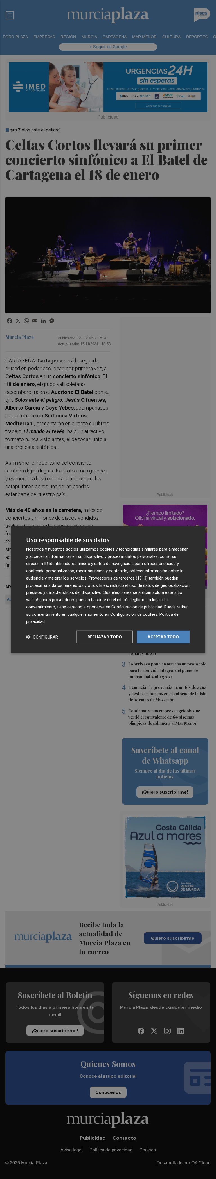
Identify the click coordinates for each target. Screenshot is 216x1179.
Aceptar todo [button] (163, 636)
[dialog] (108, 589)
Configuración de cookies (134, 614)
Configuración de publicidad (136, 607)
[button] (42, 637)
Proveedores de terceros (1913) (118, 578)
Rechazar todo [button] (104, 636)
